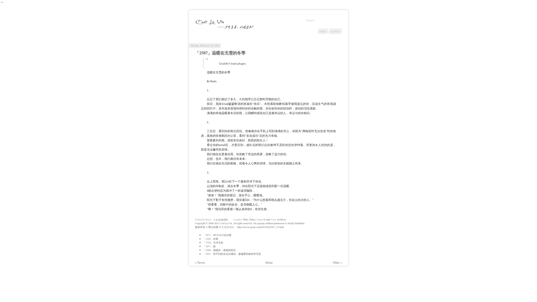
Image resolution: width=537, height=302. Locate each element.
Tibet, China (249, 219)
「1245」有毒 (210, 238)
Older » (337, 262)
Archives (335, 31)
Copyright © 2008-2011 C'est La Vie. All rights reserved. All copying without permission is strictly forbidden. (250, 223)
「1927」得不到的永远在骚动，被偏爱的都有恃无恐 (232, 253)
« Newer (200, 262)
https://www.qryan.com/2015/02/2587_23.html (260, 227)
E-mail (267, 219)
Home (323, 31)
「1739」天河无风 (213, 242)
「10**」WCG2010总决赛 (217, 235)
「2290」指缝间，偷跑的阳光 (219, 250)
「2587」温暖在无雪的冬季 (220, 53)
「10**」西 (209, 246)
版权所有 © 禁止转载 (207, 227)
